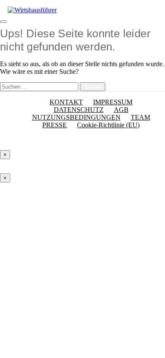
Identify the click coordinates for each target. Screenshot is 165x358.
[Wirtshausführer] (32, 10)
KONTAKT (66, 102)
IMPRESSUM (112, 102)
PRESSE (54, 125)
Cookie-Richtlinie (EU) (108, 125)
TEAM (140, 117)
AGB (121, 109)
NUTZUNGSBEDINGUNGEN (76, 117)
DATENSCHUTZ (79, 109)
